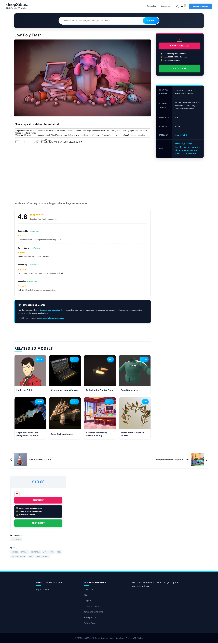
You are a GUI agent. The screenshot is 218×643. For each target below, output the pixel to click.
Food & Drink (181, 135)
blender (179, 143)
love (189, 147)
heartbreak (180, 147)
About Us (88, 595)
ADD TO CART (179, 68)
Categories (151, 6)
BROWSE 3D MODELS (200, 6)
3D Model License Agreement (52, 318)
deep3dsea (17, 4)
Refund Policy (90, 623)
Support (87, 600)
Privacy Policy (90, 617)
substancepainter (189, 150)
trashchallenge (189, 153)
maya (195, 147)
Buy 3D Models (42, 589)
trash (177, 153)
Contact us (165, 6)
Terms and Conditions (93, 611)
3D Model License (91, 606)
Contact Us (88, 589)
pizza (177, 150)
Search (150, 20)
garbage (188, 143)
